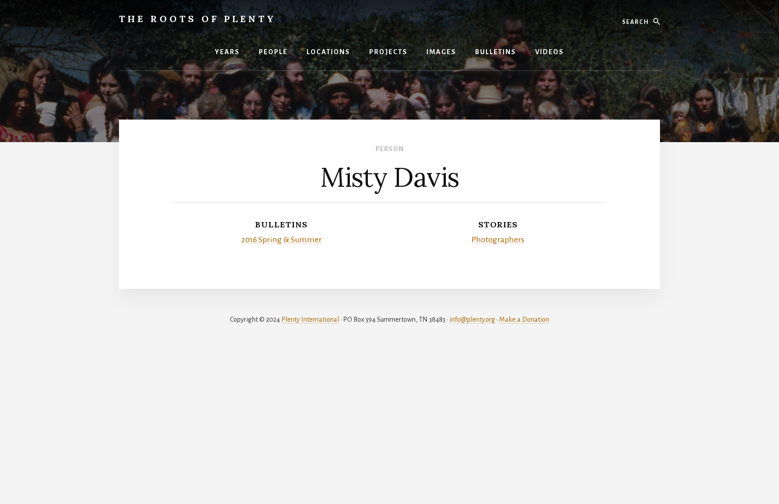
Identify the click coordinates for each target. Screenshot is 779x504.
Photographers (498, 239)
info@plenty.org (472, 319)
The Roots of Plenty (197, 18)
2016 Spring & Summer (281, 239)
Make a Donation (524, 319)
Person (390, 149)
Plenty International (310, 319)
